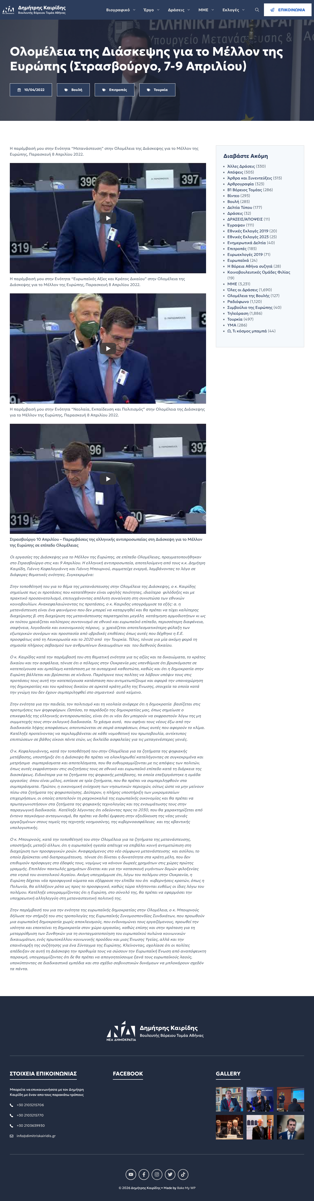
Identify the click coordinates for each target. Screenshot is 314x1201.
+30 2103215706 (30, 1105)
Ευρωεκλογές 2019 (245, 254)
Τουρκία (235, 319)
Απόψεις (235, 172)
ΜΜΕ (203, 9)
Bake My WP (186, 1188)
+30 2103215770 (30, 1115)
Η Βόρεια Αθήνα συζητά (250, 266)
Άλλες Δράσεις (241, 166)
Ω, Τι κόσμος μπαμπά (247, 330)
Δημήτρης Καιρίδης (41, 7)
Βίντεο (233, 195)
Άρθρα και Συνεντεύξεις (249, 177)
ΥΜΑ (231, 325)
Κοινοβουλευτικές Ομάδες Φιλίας (258, 272)
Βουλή (233, 201)
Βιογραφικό (118, 9)
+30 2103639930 (31, 1125)
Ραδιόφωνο (238, 301)
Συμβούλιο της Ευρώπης (250, 307)
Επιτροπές (237, 248)
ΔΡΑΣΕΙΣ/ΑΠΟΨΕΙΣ (245, 219)
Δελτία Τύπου (239, 207)
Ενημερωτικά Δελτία (246, 242)
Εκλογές (230, 9)
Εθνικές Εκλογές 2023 (248, 236)
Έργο (149, 9)
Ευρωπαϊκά (238, 260)
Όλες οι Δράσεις (242, 289)
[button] (257, 9)
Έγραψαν (236, 225)
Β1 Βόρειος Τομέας (244, 189)
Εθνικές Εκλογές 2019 (247, 230)
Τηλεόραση (238, 313)
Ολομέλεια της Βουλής (248, 295)
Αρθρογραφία (240, 183)
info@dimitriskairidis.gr (36, 1136)
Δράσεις (176, 9)
